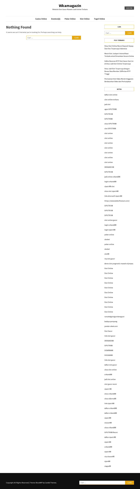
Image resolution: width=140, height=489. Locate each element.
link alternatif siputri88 (113, 196)
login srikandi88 (110, 181)
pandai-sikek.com (111, 326)
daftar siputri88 (110, 437)
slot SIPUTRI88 (110, 128)
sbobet (107, 239)
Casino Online (41, 19)
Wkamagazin (70, 5)
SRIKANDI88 (109, 341)
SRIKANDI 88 (109, 167)
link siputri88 (109, 403)
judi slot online (110, 379)
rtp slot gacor (109, 259)
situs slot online (110, 370)
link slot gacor (109, 336)
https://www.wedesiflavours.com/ (117, 201)
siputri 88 (107, 389)
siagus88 (107, 466)
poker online (109, 234)
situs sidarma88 (110, 398)
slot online (108, 133)
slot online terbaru (111, 99)
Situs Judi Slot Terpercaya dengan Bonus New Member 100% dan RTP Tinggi (117, 71)
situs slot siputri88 (111, 191)
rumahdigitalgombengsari (114, 316)
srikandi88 (108, 374)
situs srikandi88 (110, 394)
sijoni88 (107, 461)
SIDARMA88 (108, 350)
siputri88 (107, 418)
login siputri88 (109, 230)
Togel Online (99, 19)
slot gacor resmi (110, 384)
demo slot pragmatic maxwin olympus (118, 263)
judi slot (107, 104)
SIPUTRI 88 (108, 114)
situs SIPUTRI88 (110, 124)
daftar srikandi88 (110, 408)
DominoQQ (55, 19)
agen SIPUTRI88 (110, 109)
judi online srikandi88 (112, 177)
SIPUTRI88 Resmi (111, 432)
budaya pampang (110, 321)
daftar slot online (110, 95)
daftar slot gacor (110, 365)
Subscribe (129, 8)
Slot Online (85, 19)
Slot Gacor (108, 331)
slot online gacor (110, 220)
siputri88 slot (109, 186)
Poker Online (70, 19)
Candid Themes (50, 483)
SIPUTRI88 (108, 119)
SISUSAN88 (108, 355)
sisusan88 (108, 423)
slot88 (106, 254)
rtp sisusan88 (109, 456)
